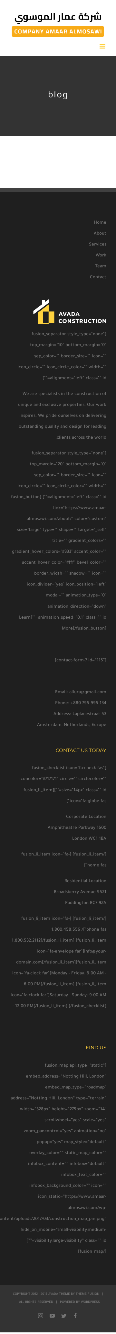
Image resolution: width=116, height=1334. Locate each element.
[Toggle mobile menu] (103, 46)
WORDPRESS (90, 1302)
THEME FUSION (87, 1294)
